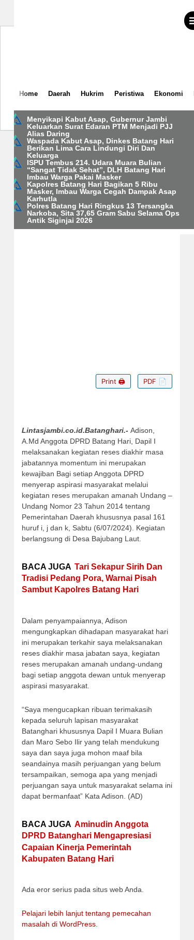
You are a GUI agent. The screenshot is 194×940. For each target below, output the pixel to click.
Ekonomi (168, 94)
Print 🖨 (113, 381)
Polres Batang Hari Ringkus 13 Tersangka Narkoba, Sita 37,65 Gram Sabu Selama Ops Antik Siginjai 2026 (103, 213)
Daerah (59, 94)
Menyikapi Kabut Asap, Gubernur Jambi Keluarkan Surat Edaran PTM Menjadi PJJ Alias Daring (100, 126)
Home (28, 94)
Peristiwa (129, 94)
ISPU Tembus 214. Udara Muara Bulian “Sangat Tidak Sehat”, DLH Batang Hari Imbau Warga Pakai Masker (96, 170)
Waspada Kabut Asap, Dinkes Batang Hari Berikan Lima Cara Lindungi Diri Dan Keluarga (100, 148)
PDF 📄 (155, 381)
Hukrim (92, 94)
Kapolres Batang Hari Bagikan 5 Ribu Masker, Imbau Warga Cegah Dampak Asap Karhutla (101, 191)
